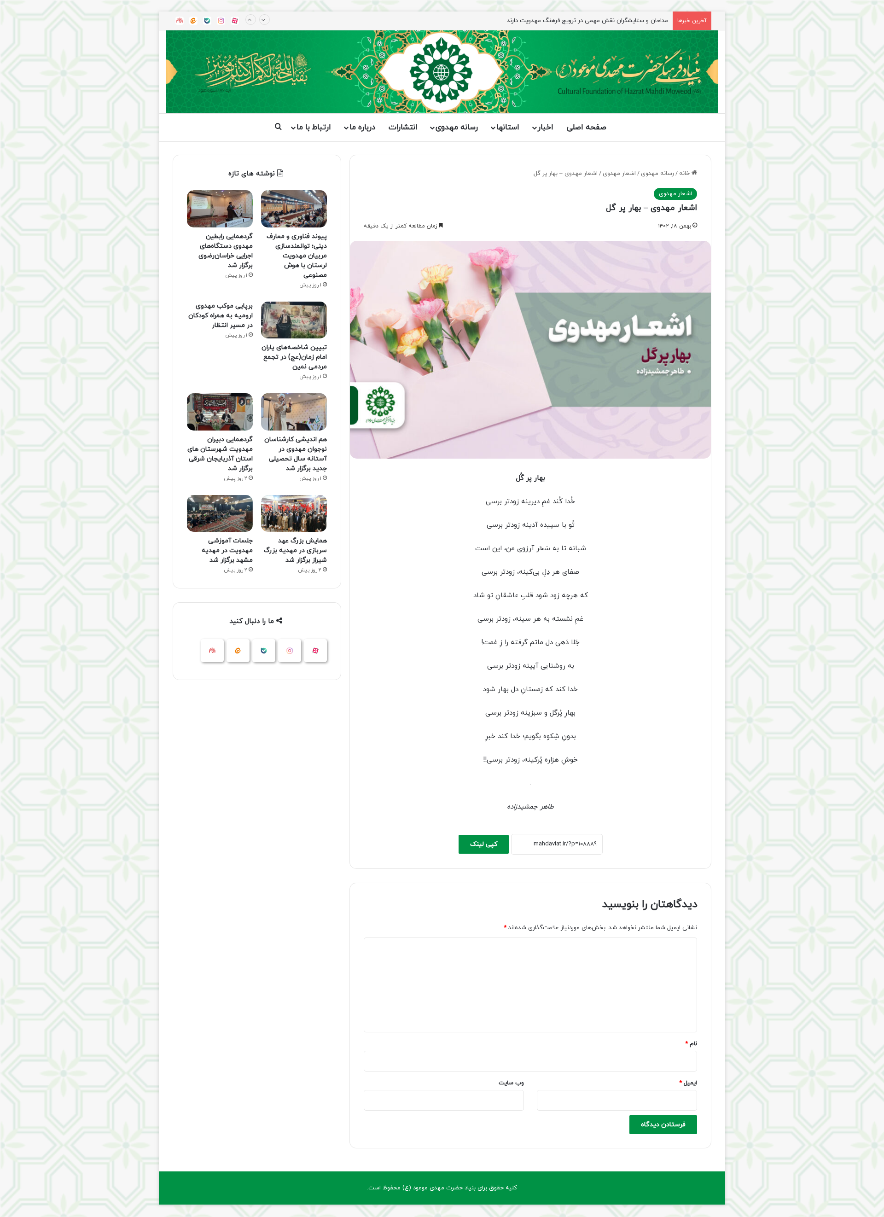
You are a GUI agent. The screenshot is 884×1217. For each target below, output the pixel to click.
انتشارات (403, 127)
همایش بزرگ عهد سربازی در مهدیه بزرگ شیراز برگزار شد (295, 550)
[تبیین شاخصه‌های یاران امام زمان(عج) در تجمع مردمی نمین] (294, 320)
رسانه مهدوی (457, 127)
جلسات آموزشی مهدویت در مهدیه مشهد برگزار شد (227, 550)
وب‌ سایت (511, 1083)
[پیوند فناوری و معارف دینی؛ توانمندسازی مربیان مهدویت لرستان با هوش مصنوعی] (294, 208)
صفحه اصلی (586, 127)
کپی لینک (483, 844)
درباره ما (362, 127)
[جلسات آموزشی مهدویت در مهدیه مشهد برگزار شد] (220, 513)
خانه (685, 173)
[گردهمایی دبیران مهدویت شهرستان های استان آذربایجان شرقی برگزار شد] (220, 412)
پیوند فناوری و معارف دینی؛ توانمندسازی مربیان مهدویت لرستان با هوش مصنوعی (297, 256)
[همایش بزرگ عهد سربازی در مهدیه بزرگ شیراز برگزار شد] (294, 513)
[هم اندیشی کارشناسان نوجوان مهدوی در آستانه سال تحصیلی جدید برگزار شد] (294, 412)
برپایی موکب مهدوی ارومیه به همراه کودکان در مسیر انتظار (220, 316)
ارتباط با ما (314, 127)
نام (691, 1044)
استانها (507, 127)
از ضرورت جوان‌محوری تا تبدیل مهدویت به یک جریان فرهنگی (591, 21)
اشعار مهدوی (619, 173)
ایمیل (688, 1083)
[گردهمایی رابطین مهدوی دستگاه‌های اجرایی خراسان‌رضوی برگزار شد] (220, 208)
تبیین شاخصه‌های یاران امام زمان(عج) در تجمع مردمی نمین (294, 357)
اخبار (545, 127)
